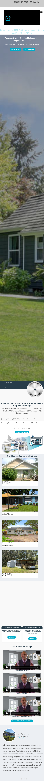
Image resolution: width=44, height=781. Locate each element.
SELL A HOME (15, 49)
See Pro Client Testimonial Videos (22, 721)
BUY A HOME (29, 49)
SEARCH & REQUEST (22, 432)
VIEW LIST (12, 637)
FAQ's (5, 387)
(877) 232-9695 (21, 2)
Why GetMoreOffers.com (9, 382)
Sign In (35, 2)
